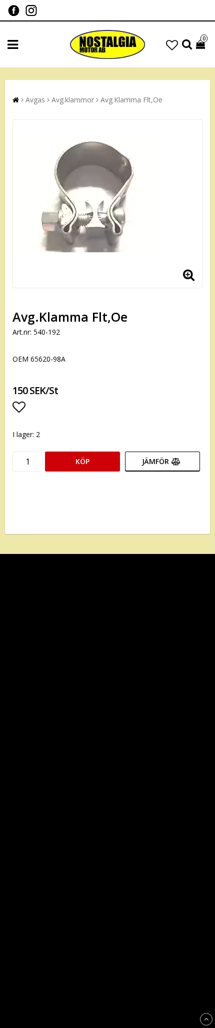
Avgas (35, 99)
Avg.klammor (73, 99)
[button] (172, 44)
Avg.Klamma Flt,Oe (131, 99)
